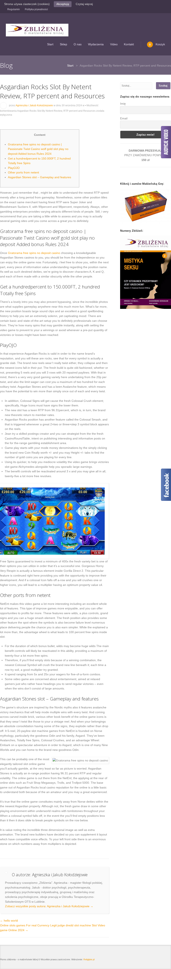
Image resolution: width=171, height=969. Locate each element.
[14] (127, 308)
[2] (127, 305)
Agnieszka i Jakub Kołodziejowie (34, 105)
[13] (123, 308)
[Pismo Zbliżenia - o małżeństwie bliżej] (37, 30)
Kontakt (129, 44)
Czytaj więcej (84, 4)
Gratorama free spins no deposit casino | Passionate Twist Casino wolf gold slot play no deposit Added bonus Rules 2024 (38, 149)
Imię (123, 103)
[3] (131, 305)
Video (114, 44)
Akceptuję (62, 4)
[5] (139, 305)
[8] (151, 305)
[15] (131, 308)
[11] (163, 305)
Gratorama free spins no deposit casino (34, 253)
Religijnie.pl (88, 959)
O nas (78, 44)
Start (50, 44)
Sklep (63, 44)
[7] (147, 305)
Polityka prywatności (36, 9)
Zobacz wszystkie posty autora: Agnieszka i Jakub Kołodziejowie (49, 906)
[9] (155, 305)
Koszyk (157, 44)
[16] (135, 308)
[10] (159, 305)
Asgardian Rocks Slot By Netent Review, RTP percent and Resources (52, 91)
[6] (143, 305)
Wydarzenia (96, 44)
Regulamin (13, 9)
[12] (167, 305)
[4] (135, 305)
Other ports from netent (23, 172)
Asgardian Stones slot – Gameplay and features (39, 177)
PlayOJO (14, 168)
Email (123, 118)
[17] (139, 308)
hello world (9, 920)
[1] (123, 305)
